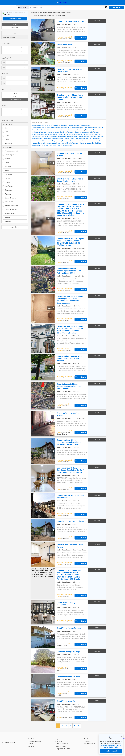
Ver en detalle (80, 38)
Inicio (32, 15)
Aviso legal (58, 741)
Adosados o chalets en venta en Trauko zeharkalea (75, 125)
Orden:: (14, 33)
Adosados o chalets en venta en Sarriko (63, 134)
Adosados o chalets (15, 100)
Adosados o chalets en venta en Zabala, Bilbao (86, 143)
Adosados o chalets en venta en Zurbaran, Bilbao (59, 138)
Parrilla (7, 217)
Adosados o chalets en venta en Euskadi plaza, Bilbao (68, 130)
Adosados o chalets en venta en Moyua (88, 134)
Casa (6, 128)
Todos (15, 93)
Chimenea (8, 174)
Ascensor (8, 194)
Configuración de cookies (62, 749)
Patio (7, 170)
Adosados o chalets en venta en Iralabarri (87, 138)
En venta (14, 24)
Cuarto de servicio (11, 210)
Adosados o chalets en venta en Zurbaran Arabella (73, 136)
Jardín (7, 163)
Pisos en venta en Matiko (64, 145)
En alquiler (15, 27)
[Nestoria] (62, 2)
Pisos (14, 96)
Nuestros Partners (89, 744)
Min (4, 62)
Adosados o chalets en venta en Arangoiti (70, 127)
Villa (6, 132)
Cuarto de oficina (10, 198)
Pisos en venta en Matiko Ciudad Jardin (44, 145)
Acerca (30, 744)
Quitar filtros (14, 227)
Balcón (7, 178)
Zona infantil (9, 202)
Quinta (7, 136)
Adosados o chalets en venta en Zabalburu (53, 132)
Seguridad (8, 190)
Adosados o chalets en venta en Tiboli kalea (45, 125)
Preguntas (87, 741)
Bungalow (8, 144)
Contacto (31, 746)
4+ (21, 52)
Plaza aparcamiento (11, 151)
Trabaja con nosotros (34, 741)
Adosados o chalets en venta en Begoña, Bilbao (47, 141)
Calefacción (9, 186)
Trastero (8, 167)
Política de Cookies (61, 746)
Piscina (7, 182)
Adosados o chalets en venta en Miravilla (59, 143)
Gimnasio (8, 221)
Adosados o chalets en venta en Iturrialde (79, 132)
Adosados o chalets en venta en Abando (44, 136)
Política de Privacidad (61, 744)
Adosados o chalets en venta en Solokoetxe (75, 141)
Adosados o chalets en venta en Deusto (44, 127)
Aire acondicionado (11, 206)
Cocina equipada (10, 155)
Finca (7, 140)
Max (4, 67)
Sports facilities (10, 214)
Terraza (7, 159)
